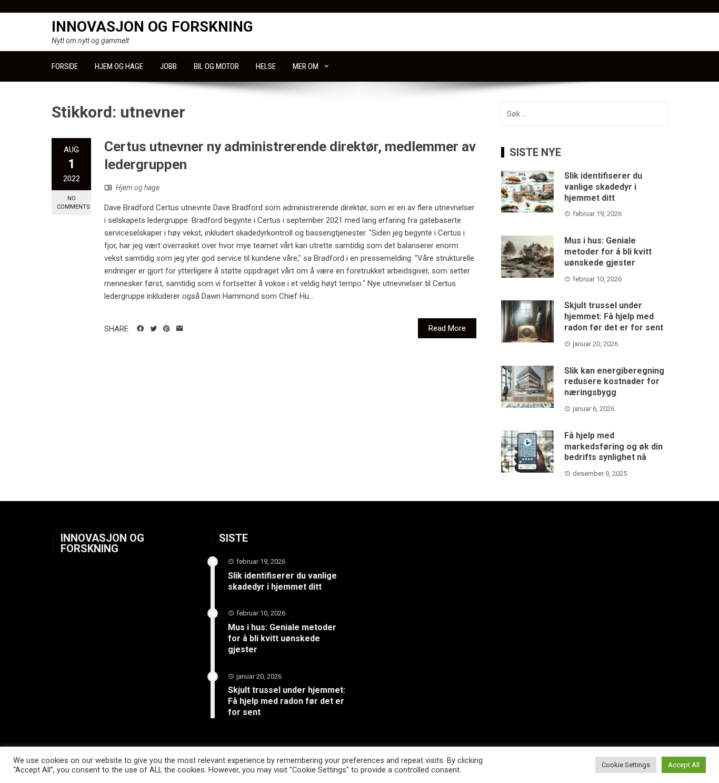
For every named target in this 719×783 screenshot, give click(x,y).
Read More (447, 328)
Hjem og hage (119, 66)
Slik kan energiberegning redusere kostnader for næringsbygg (614, 382)
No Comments (73, 202)
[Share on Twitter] (153, 328)
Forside (65, 66)
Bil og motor (216, 66)
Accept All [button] (684, 765)
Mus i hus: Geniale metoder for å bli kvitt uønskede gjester (608, 252)
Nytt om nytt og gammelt (90, 40)
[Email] (179, 328)
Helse (266, 66)
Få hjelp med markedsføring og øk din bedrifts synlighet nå (613, 446)
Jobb (168, 66)
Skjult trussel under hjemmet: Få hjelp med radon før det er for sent (613, 316)
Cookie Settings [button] (626, 765)
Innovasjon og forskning (152, 26)
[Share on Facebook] (140, 328)
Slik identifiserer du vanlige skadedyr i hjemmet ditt (603, 187)
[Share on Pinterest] (166, 328)
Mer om (305, 66)
